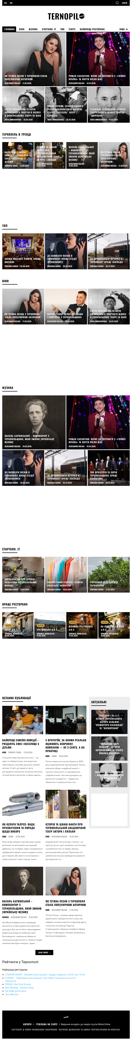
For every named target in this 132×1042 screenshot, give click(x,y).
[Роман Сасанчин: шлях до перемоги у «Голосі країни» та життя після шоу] (98, 59)
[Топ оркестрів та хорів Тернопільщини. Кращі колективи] (109, 468)
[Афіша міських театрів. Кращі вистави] (23, 251)
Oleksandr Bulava (59, 836)
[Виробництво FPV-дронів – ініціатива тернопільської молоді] (23, 575)
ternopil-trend (14, 752)
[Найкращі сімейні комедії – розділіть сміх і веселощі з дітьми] (18, 155)
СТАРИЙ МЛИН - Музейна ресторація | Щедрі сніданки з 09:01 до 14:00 (45, 974)
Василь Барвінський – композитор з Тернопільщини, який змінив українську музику (22, 906)
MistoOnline (104, 1024)
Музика (5, 917)
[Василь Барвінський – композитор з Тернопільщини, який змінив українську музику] (82, 155)
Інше (48, 756)
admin (54, 756)
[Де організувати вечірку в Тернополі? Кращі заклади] (109, 251)
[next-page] (122, 715)
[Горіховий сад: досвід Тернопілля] (109, 575)
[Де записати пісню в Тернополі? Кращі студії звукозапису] (66, 251)
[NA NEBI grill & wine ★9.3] (114, 625)
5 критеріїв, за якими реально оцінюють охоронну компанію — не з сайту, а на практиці (66, 745)
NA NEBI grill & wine (15, 991)
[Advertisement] (66, 197)
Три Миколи (11, 994)
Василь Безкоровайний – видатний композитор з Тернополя (109, 775)
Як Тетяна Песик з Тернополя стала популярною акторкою (66, 903)
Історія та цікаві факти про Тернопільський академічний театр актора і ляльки (66, 828)
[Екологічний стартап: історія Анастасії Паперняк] (66, 575)
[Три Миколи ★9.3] (50, 625)
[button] (117, 2)
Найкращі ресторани (14, 969)
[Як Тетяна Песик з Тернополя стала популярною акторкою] (34, 59)
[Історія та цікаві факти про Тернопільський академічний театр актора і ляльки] (50, 155)
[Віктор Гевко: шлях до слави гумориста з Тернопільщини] (66, 306)
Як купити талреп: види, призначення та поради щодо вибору (18, 828)
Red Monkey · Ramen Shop (19, 987)
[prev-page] (116, 715)
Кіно (4, 752)
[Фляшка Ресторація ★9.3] (82, 625)
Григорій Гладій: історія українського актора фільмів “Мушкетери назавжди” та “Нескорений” (109, 722)
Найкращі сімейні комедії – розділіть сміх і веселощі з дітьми (20, 743)
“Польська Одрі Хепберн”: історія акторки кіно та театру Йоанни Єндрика (109, 748)
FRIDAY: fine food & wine (18, 984)
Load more (43, 952)
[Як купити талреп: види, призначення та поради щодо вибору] (22, 804)
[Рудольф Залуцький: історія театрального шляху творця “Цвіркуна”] (109, 105)
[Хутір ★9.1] (18, 625)
